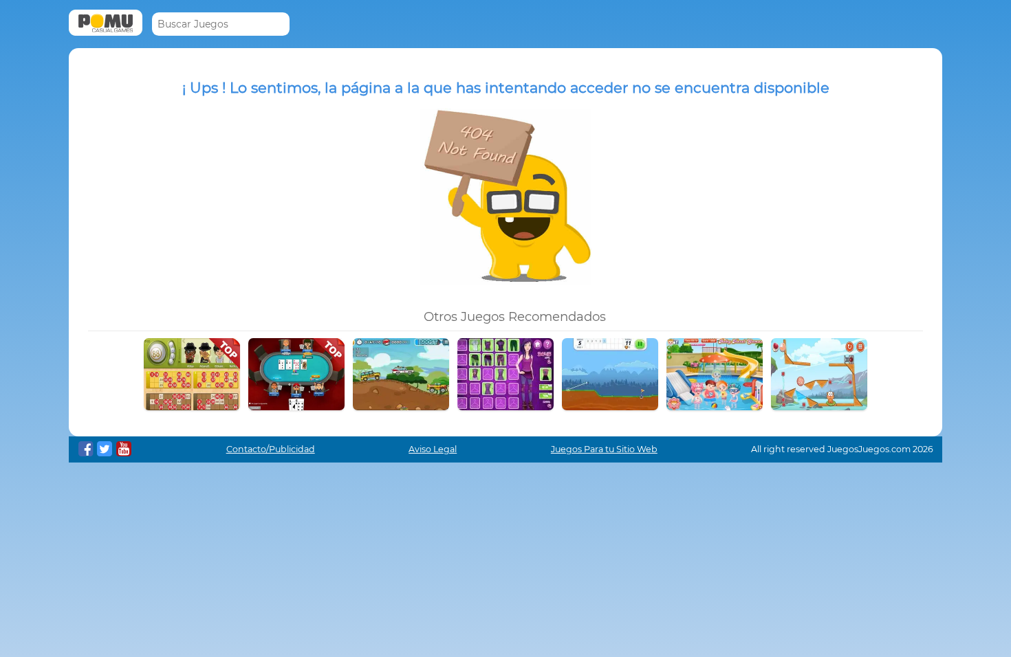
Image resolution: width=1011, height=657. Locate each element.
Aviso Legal (433, 449)
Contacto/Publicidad (270, 449)
